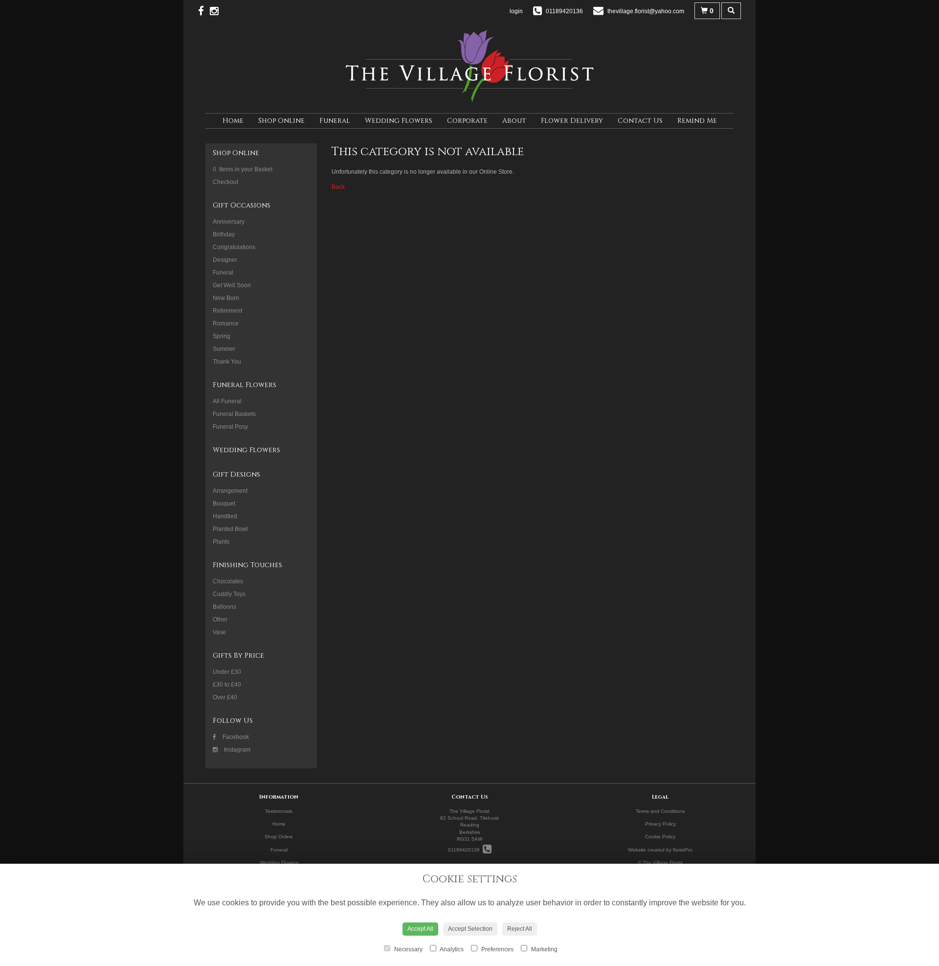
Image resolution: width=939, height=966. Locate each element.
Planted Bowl (230, 529)
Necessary (408, 949)
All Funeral (227, 401)
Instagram (236, 749)
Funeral (334, 120)
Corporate (467, 120)
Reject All (519, 928)
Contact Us (640, 120)
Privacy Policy (660, 824)
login (516, 11)
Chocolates (228, 581)
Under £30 (227, 671)
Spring (221, 336)
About (514, 120)
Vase (219, 632)
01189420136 (465, 849)
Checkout (225, 182)
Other (220, 619)
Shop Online (281, 120)
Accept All (420, 928)
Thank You (227, 361)
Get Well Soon (232, 285)
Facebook (235, 737)
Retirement (227, 310)
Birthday (224, 234)
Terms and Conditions (660, 811)
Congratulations (234, 247)
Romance (226, 323)
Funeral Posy (230, 426)
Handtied (225, 516)
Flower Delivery (572, 120)
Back (338, 187)
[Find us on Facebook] (204, 11)
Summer (224, 348)
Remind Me (697, 120)
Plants (221, 541)
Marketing (544, 949)
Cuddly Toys (229, 594)
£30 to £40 (227, 684)
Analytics (451, 949)
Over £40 (225, 697)
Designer (225, 259)
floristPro (683, 849)
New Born (226, 298)
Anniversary (229, 221)
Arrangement (230, 490)
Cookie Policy (660, 836)
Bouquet (224, 503)
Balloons (224, 606)
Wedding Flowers (398, 120)
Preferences (497, 949)
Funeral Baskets (234, 414)
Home (233, 120)
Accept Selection (470, 928)
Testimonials (278, 811)
